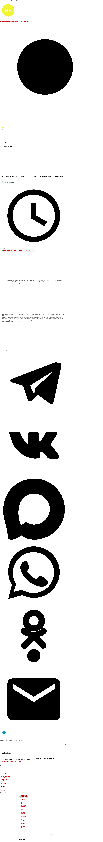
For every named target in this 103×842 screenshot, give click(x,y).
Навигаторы (23, 827)
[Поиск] (51, 124)
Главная (6, 133)
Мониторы (23, 817)
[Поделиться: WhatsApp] (33, 603)
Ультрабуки (23, 830)
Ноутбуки (20, 21)
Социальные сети (24, 826)
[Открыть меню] (51, 125)
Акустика (23, 820)
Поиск (19, 0)
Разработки (10, 761)
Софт (22, 809)
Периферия (23, 805)
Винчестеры (23, 806)
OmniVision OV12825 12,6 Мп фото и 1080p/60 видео (16, 759)
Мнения (22, 803)
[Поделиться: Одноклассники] (33, 667)
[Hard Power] (51, 20)
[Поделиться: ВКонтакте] (33, 477)
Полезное (6, 168)
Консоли (23, 822)
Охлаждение (23, 816)
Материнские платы (14, 21)
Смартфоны (24, 21)
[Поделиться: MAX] (33, 540)
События (23, 810)
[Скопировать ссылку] (4, 732)
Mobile (22, 808)
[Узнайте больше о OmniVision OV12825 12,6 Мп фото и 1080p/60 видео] (6, 757)
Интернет (23, 813)
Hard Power (6, 130)
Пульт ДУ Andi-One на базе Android (44, 758)
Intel (22, 815)
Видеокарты (7, 21)
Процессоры (2, 21)
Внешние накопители (25, 829)
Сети (27, 21)
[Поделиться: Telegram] (33, 413)
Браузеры (23, 824)
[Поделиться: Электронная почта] (33, 730)
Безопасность (7, 163)
